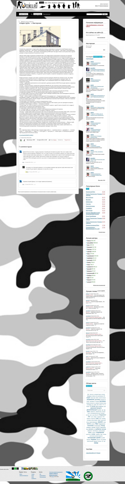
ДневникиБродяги (92, 410)
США (101, 434)
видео (88, 397)
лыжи (92, 416)
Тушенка (88, 439)
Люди (49, 2)
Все (32, 14)
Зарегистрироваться (104, 5)
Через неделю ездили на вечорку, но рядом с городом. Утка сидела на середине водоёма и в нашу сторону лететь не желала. (95, 140)
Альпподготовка (90, 206)
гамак (95, 404)
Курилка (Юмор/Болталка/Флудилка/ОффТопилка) (93, 213)
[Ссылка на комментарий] (35, 162)
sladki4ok (89, 258)
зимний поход (98, 411)
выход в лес (92, 403)
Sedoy (89, 262)
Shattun (89, 275)
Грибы (100, 404)
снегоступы (88, 434)
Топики (41, 2)
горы (98, 404)
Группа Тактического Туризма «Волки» (94, 317)
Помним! (88, 82)
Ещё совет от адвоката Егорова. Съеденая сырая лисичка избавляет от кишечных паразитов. (95, 90)
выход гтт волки (99, 403)
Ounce (89, 240)
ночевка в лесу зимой (92, 420)
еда (104, 409)
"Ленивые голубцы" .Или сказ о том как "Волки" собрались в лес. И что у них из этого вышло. (95, 375)
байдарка (89, 396)
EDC (88, 394)
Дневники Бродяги (96, 408)
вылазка (97, 399)
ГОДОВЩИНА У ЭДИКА (95, 130)
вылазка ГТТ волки (94, 401)
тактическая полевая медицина (96, 435)
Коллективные (37, 14)
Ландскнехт (102, 415)
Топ (88, 188)
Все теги (89, 386)
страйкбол (98, 434)
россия (91, 429)
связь (90, 432)
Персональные (46, 14)
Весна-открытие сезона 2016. (92, 364)
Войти (96, 5)
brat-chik (87, 300)
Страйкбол (89, 208)
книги (89, 413)
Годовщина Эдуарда (95, 81)
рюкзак (104, 429)
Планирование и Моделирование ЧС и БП (93, 228)
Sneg (87, 356)
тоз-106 (103, 437)
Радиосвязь (103, 427)
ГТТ (103, 404)
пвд (96, 424)
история (103, 411)
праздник (88, 427)
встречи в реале (102, 397)
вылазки (103, 401)
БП (104, 396)
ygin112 (89, 251)
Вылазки (92, 167)
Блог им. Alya (93, 86)
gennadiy (89, 260)
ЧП (102, 441)
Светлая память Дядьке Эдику (92, 132)
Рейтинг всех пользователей (99, 285)
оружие (100, 422)
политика (90, 425)
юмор (96, 443)
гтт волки (92, 406)
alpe (88, 277)
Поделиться (67, 139)
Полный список (102, 232)
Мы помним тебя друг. (90, 176)
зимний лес (92, 411)
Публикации (89, 58)
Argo (88, 264)
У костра (88, 204)
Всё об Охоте (93, 107)
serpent (89, 282)
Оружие (92, 151)
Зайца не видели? (101, 107)
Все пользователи (101, 37)
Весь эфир (100, 180)
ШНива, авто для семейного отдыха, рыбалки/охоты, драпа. (95, 115)
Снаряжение (93, 145)
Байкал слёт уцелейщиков (97, 396)
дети (105, 406)
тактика (104, 434)
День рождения (99, 406)
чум (104, 441)
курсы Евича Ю (95, 415)
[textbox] (96, 390)
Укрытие (98, 439)
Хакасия (95, 441)
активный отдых (97, 394)
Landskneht (90, 256)
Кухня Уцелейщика (91, 216)
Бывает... (97, 167)
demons (89, 271)
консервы (102, 413)
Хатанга (99, 441)
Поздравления (101, 423)
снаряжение (100, 432)
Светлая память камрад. (91, 125)
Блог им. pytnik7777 (90, 368)
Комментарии (98, 56)
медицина (99, 416)
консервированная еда (95, 413)
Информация (61, 2)
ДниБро (99, 409)
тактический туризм (94, 437)
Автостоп (92, 394)
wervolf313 (90, 242)
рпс (94, 429)
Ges (88, 245)
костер (87, 415)
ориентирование (93, 422)
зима (88, 411)
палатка (93, 423)
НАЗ (103, 416)
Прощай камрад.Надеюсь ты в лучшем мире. (95, 65)
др (102, 409)
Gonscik (89, 247)
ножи (100, 418)
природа (93, 427)
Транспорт (93, 113)
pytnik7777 (90, 266)
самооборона (95, 430)
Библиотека (89, 201)
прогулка (98, 427)
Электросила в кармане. (95, 146)
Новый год (93, 418)
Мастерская (90, 43)
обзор (99, 420)
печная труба (23, 137)
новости (88, 418)
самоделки (89, 430)
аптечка (103, 394)
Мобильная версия (53, 475)
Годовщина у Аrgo (94, 124)
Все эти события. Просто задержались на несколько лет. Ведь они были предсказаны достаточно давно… (95, 75)
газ (92, 404)
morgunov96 (90, 273)
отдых (104, 422)
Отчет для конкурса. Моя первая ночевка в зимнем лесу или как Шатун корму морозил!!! (95, 296)
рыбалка (98, 429)
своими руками (102, 430)
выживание (90, 399)
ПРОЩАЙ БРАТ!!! (94, 64)
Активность (54, 2)
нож (97, 418)
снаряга (93, 432)
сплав (93, 434)
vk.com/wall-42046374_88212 (26, 135)
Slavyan (89, 249)
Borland (87, 333)
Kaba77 (89, 279)
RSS (104, 49)
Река (87, 429)
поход (103, 425)
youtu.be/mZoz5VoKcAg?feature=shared (94, 147)
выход (88, 403)
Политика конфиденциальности (55, 472)
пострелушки (97, 425)
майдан (95, 416)
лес (89, 416)
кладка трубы (28, 137)
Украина (93, 439)
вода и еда (93, 397)
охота (89, 424)
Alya (88, 253)
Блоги (46, 2)
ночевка (103, 418)
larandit (89, 269)
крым (91, 415)
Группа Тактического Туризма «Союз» (93, 334)
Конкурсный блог (90, 191)
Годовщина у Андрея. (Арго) (96, 175)
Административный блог (95, 79)
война (97, 397)
